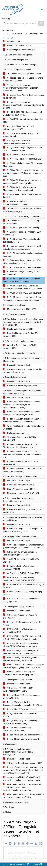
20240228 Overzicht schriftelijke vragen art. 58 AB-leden (22, 222)
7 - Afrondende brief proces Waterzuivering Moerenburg (23, 164)
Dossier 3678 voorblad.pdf (18, 505)
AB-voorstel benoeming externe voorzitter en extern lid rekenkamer (22, 370)
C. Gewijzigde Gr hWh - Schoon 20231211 (25, 573)
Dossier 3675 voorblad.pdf (18, 365)
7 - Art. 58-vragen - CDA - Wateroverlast (24, 293)
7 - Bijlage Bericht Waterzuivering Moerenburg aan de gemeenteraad (19, 188)
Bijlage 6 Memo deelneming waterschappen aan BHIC (17, 729)
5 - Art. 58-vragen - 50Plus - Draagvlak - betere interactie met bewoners (22, 280)
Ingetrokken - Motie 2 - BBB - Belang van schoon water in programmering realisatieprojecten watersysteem (22, 787)
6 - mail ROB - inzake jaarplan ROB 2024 (24, 159)
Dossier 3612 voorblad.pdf (18, 524)
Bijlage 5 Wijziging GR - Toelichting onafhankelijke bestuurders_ (20, 722)
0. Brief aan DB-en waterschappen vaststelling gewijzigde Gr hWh (20, 553)
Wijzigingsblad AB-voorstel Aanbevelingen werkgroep (23, 427)
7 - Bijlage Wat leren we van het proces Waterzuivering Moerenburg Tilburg (21, 181)
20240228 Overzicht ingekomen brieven (24, 74)
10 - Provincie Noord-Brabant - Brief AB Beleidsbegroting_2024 (22, 210)
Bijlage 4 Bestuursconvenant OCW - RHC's (20, 714)
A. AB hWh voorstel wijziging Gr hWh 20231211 (21, 560)
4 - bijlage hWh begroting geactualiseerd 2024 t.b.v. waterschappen (22, 149)
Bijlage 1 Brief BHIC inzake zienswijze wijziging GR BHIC (21, 696)
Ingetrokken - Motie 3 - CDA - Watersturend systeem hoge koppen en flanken (23, 795)
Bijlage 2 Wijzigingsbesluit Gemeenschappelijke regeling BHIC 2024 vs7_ (23, 703)
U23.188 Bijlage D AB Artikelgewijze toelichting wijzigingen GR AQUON (20, 651)
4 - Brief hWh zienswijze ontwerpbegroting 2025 (23, 120)
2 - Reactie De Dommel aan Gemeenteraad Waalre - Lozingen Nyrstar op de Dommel (23, 105)
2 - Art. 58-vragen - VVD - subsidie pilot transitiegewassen (21, 240)
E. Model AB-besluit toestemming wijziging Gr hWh (23, 586)
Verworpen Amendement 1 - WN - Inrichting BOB (19, 438)
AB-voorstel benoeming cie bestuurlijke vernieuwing (22, 510)
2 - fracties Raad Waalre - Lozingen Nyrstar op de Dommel (23, 96)
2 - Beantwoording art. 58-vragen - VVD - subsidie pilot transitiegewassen (22, 247)
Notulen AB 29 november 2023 (20, 329)
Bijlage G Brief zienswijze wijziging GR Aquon (22, 623)
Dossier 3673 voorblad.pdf (18, 398)
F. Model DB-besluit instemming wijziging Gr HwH (22, 593)
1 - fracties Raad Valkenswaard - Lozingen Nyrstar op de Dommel (23, 79)
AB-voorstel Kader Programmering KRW (24, 763)
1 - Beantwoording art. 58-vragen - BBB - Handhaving (22, 233)
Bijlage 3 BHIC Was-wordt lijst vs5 (21, 709)
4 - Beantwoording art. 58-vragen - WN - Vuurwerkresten (22, 273)
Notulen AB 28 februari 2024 (19, 46)
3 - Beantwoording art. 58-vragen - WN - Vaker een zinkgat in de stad (22, 261)
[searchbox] (19, 23)
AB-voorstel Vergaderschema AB (21, 485)
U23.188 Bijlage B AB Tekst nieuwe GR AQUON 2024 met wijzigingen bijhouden (22, 637)
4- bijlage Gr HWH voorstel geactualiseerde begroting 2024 (16, 141)
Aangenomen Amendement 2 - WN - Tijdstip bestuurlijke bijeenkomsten (20, 445)
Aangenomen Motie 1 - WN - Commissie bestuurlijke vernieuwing (22, 470)
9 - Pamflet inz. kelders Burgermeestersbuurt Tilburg (15, 202)
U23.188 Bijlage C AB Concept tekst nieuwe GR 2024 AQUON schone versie (20, 644)
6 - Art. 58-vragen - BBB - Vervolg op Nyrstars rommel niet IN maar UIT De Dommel (22, 287)
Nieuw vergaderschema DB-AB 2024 (23, 493)
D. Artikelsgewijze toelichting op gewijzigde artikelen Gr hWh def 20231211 (21, 578)
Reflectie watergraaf (15, 433)
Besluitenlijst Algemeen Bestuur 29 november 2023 (20, 334)
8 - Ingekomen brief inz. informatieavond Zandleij (22, 195)
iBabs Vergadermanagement (15, 864)
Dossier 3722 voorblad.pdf (18, 381)
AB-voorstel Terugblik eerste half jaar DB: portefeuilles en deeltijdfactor (22, 530)
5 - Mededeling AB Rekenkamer (20, 155)
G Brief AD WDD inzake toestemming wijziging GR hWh (21, 600)
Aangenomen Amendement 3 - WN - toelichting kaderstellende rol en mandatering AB (22, 454)
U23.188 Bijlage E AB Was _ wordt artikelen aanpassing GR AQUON (20, 659)
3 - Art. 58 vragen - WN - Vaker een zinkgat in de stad (23, 254)
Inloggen (36, 864)
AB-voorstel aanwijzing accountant (22, 386)
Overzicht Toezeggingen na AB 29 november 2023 (19, 346)
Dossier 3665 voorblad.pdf (18, 684)
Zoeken (5, 19)
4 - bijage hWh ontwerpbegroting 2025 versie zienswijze (21, 134)
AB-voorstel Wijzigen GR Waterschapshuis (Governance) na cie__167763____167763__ (23, 546)
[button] (41, 23)
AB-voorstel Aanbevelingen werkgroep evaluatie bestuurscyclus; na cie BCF (21, 413)
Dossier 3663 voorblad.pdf (18, 541)
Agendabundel (13, 41)
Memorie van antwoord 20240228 (21, 309)
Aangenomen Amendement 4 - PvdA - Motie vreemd (21, 462)
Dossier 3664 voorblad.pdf (18, 611)
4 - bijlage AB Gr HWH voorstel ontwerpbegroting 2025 (18, 127)
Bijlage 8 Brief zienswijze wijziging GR (23, 739)
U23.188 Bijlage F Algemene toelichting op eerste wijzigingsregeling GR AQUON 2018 (23, 666)
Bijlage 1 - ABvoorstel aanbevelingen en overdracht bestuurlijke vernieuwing (22, 420)
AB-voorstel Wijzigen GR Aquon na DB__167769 (20, 616)
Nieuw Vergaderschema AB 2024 (21, 489)
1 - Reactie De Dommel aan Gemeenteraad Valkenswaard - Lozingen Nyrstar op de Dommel (20, 88)
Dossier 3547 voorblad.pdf (18, 759)
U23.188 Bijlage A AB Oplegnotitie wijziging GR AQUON (20, 630)
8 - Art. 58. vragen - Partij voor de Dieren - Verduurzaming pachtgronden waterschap (22, 298)
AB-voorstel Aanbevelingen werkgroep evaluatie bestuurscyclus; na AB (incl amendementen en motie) (21, 405)
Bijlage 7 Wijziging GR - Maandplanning (24, 735)
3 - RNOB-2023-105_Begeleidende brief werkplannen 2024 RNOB (22, 113)
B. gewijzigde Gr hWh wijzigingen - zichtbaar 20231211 (20, 567)
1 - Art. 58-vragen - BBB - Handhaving (23, 228)
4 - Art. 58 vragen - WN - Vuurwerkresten (24, 267)
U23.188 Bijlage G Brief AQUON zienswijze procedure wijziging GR (19, 673)
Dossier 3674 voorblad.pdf (18, 481)
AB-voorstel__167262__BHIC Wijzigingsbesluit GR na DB (18, 689)
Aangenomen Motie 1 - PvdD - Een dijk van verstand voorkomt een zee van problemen (23, 778)
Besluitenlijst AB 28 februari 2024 (21, 50)
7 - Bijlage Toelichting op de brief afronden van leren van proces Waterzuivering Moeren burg (23, 173)
